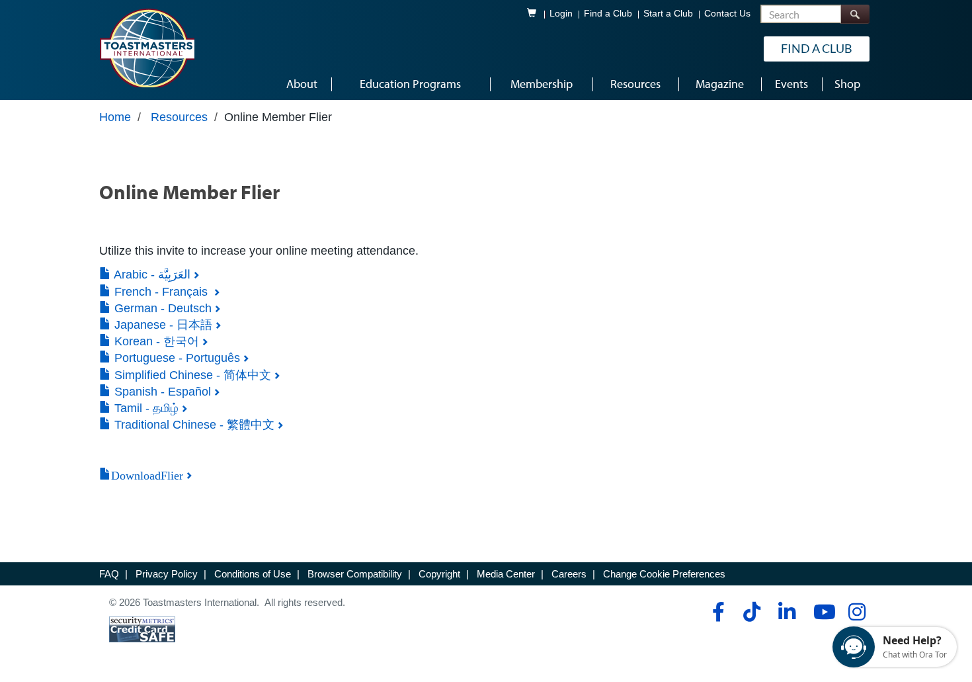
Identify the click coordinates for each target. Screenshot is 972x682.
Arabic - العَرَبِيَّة (150, 274)
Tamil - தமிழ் (145, 408)
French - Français (161, 291)
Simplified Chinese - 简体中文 (191, 375)
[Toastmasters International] (146, 47)
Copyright (439, 573)
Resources (179, 117)
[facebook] (716, 611)
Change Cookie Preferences (664, 573)
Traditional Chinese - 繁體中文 (192, 424)
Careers (569, 573)
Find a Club (608, 14)
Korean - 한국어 (155, 341)
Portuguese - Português (175, 357)
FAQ (109, 573)
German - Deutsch (161, 308)
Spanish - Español (161, 391)
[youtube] (821, 611)
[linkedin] (786, 611)
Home (115, 117)
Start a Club (668, 14)
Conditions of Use (252, 573)
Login (561, 14)
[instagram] (856, 611)
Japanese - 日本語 (161, 324)
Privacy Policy (167, 573)
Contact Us (727, 14)
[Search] (855, 14)
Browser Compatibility (354, 573)
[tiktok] (751, 611)
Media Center (506, 573)
